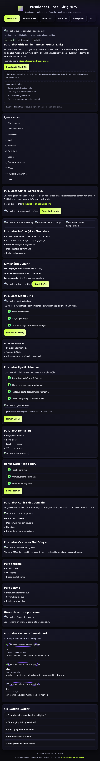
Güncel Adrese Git (50, 211)
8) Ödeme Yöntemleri (15, 162)
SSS (91, 18)
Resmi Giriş (12, 18)
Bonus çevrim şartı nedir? (20, 736)
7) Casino (9, 157)
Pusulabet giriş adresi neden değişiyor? (27, 715)
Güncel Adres (29, 18)
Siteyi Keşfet (41, 284)
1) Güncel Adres (12, 123)
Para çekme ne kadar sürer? (21, 743)
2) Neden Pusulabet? (14, 128)
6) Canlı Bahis (11, 151)
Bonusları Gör (13, 490)
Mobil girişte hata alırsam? (21, 729)
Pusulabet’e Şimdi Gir (16, 67)
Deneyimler (78, 18)
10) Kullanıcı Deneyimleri (16, 173)
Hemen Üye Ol (13, 418)
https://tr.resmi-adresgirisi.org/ (34, 61)
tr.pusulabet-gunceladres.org (36, 203)
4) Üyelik (9, 140)
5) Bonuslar (10, 145)
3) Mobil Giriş (11, 134)
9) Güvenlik (10, 168)
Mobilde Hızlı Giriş (15, 332)
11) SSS (8, 179)
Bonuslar (62, 18)
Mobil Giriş (47, 18)
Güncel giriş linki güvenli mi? (22, 722)
